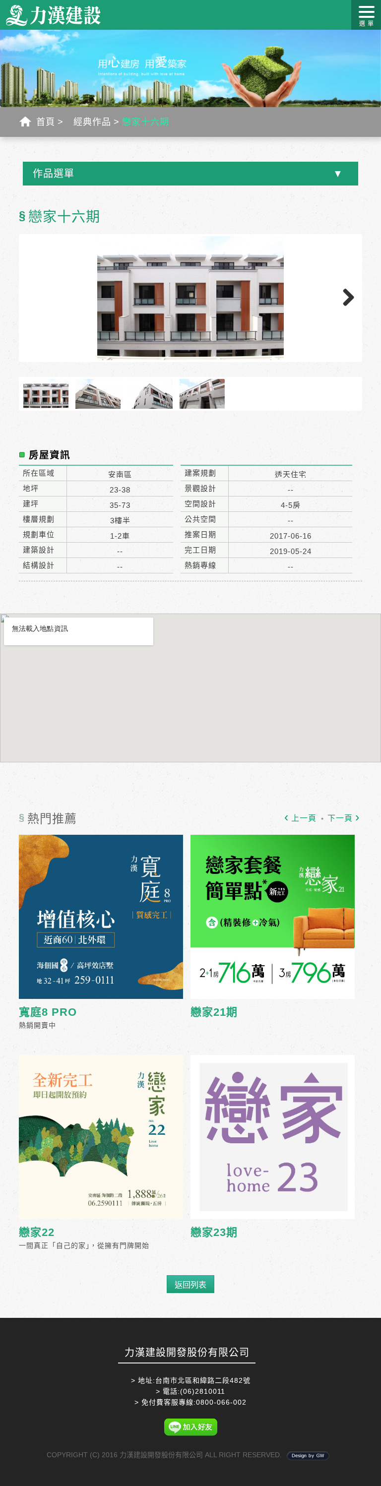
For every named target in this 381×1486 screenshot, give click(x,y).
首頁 (45, 122)
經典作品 (92, 122)
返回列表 (190, 1285)
